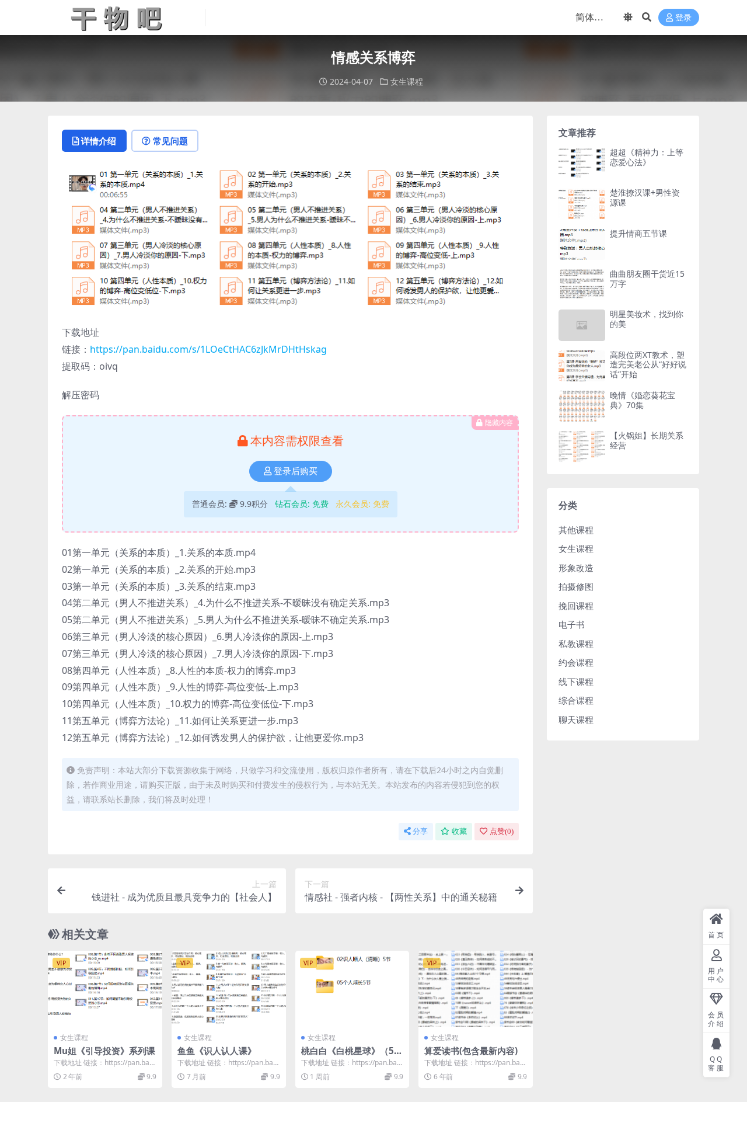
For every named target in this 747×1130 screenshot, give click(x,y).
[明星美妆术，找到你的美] (581, 325)
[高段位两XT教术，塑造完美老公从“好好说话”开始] (581, 365)
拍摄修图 (576, 586)
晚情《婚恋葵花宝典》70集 (642, 400)
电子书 (571, 624)
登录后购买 (295, 471)
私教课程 (576, 643)
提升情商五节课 (638, 233)
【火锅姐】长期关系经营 (646, 440)
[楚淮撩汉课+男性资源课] (581, 203)
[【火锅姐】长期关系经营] (581, 446)
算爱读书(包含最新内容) (471, 1050)
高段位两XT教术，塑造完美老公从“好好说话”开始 (648, 364)
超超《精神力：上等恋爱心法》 (646, 157)
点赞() (502, 831)
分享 (420, 831)
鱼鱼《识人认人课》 (216, 1050)
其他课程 (576, 530)
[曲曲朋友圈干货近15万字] (581, 284)
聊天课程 (576, 719)
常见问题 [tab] (170, 141)
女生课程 (406, 81)
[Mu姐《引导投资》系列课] (105, 989)
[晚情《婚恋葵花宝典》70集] (581, 406)
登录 (683, 17)
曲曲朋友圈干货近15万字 (647, 278)
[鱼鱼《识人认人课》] (229, 989)
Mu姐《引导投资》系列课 (104, 1050)
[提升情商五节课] (581, 244)
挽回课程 (576, 605)
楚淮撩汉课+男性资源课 (645, 197)
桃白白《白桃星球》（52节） (350, 1056)
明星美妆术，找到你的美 (646, 318)
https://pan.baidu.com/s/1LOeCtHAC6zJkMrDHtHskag (208, 349)
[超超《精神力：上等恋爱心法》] (581, 163)
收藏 (459, 831)
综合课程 (576, 700)
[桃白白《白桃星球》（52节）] (352, 989)
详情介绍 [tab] (98, 141)
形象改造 (576, 567)
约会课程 (576, 662)
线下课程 (576, 681)
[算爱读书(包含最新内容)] (475, 989)
